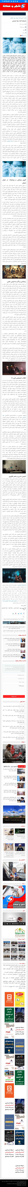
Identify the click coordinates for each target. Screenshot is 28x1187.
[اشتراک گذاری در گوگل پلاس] (15, 613)
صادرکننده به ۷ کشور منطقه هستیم (17, 879)
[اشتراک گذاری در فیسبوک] (23, 613)
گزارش (11, 18)
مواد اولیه (10, 608)
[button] (14, 919)
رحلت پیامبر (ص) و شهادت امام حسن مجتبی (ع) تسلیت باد (20, 836)
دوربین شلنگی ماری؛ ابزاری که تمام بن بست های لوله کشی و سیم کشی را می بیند (14, 759)
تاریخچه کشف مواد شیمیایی (19, 21)
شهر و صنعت (19, 1185)
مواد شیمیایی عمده (6, 601)
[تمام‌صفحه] (5, 924)
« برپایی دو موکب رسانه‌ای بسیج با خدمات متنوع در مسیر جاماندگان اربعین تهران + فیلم (14, 627)
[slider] (15, 923)
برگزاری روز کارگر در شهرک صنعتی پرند (16, 821)
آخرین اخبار (21, 18)
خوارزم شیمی (14, 601)
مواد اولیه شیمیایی (22, 585)
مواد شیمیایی (10, 141)
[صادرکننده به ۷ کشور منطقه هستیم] (14, 871)
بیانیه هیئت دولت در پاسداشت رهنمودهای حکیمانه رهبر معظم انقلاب (12, 650)
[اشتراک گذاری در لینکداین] (13, 613)
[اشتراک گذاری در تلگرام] (18, 613)
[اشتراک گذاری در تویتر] (21, 613)
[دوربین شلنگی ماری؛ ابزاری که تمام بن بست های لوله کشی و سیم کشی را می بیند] (14, 753)
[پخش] (23, 924)
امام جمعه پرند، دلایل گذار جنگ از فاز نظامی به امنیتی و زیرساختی (20, 853)
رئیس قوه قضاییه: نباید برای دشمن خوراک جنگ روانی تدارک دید (13, 644)
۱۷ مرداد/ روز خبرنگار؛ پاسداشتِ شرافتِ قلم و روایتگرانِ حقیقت (10, 838)
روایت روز (16, 18)
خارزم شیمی (16, 608)
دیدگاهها (6, 766)
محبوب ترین (14, 766)
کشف (24, 609)
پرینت (23, 33)
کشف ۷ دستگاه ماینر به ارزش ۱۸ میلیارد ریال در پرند (9, 769)
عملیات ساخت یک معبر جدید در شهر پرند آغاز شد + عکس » (14, 631)
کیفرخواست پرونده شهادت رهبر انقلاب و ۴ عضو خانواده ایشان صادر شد (12, 639)
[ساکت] (7, 924)
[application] (14, 918)
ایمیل (24, 30)
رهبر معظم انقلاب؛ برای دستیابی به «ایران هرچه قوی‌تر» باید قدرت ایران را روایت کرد (11, 655)
